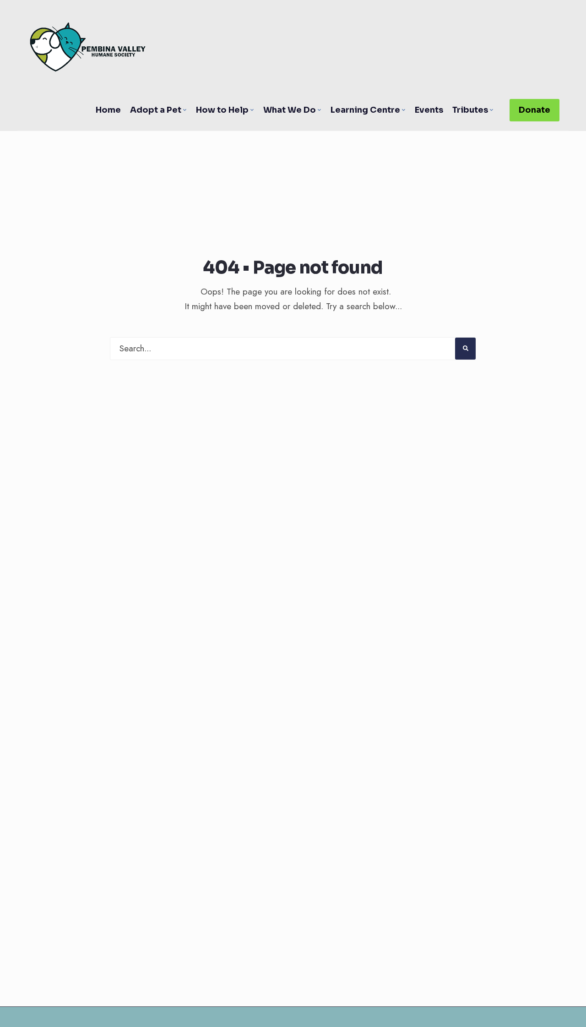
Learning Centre (365, 110)
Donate (534, 110)
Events (429, 110)
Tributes (470, 110)
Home (108, 110)
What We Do (289, 110)
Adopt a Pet (155, 110)
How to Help (222, 110)
